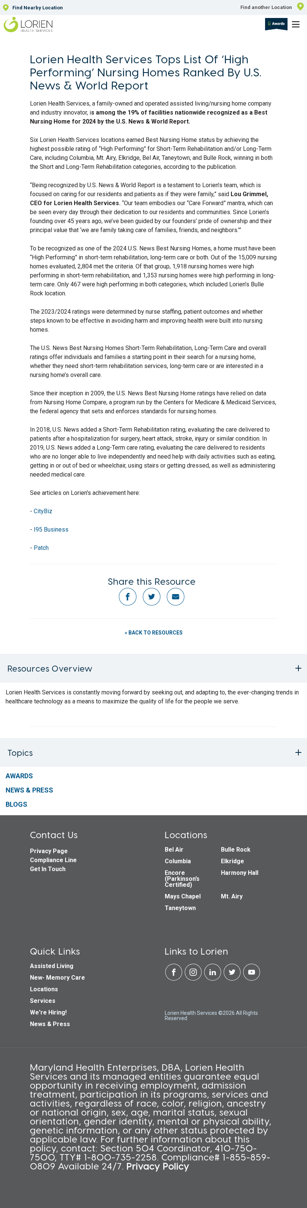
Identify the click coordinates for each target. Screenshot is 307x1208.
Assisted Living (51, 966)
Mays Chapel (183, 896)
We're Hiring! (48, 1012)
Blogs (16, 804)
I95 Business (51, 529)
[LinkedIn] (213, 979)
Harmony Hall (239, 872)
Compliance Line (53, 860)
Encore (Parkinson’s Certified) (182, 878)
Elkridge (232, 861)
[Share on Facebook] (127, 604)
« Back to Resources (154, 632)
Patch (41, 547)
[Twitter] (233, 979)
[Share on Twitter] (151, 604)
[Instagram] (194, 979)
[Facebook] (174, 979)
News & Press (29, 790)
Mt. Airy (232, 896)
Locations (44, 989)
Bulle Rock (235, 849)
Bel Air (174, 849)
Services (42, 1000)
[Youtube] (252, 979)
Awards (19, 776)
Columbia (178, 861)
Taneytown (180, 908)
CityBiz (44, 511)
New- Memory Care (57, 977)
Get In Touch (48, 869)
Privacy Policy (158, 1165)
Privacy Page (49, 851)
